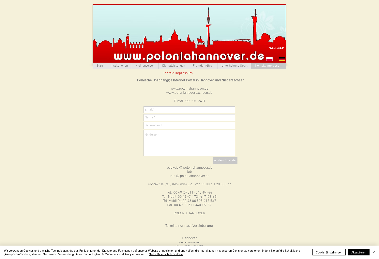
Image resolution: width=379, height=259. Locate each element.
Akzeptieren (358, 252)
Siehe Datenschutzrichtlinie (166, 254)
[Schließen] (374, 252)
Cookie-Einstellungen (329, 252)
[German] (282, 59)
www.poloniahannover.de (189, 89)
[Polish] (270, 59)
